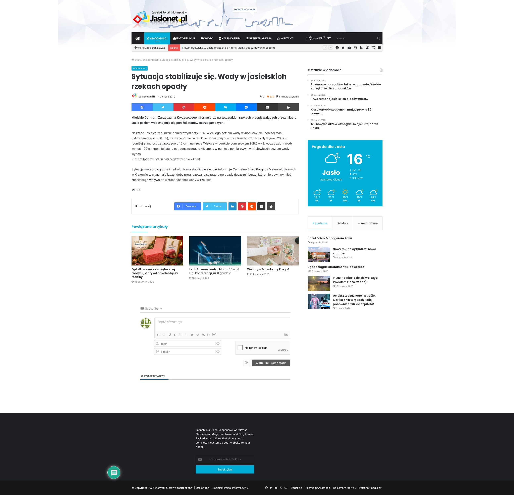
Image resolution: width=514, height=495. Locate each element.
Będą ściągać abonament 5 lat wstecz (336, 267)
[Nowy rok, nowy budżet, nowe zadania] (319, 254)
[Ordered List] (181, 334)
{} (208, 334)
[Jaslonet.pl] (160, 18)
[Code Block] (198, 334)
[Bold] (158, 334)
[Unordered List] (186, 334)
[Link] (203, 334)
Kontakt (286, 38)
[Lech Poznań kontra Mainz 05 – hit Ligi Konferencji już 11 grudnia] (215, 250)
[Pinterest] (183, 107)
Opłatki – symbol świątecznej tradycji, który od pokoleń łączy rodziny (155, 273)
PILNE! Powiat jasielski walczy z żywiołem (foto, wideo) (355, 280)
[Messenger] (246, 107)
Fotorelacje (185, 38)
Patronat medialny (370, 487)
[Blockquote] (192, 334)
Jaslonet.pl (145, 96)
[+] (214, 334)
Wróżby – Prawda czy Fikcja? (268, 269)
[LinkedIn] (232, 206)
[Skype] (225, 107)
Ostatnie (342, 223)
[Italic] (164, 334)
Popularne (320, 223)
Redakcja (296, 487)
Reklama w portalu (344, 487)
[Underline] (169, 334)
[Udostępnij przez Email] (267, 107)
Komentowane (368, 223)
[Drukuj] (288, 107)
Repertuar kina (260, 38)
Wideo (208, 38)
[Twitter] (163, 107)
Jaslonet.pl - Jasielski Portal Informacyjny (222, 487)
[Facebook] (142, 107)
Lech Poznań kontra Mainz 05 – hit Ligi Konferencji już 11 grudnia (214, 271)
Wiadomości (158, 38)
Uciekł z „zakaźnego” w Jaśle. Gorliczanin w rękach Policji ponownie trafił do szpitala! (354, 300)
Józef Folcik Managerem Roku (330, 238)
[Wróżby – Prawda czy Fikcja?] (273, 250)
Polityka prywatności (317, 487)
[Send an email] (153, 96)
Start (137, 59)
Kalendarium (231, 38)
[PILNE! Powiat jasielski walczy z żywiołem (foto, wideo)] (319, 283)
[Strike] (175, 334)
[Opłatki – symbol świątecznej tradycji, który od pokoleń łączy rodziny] (157, 250)
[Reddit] (204, 107)
